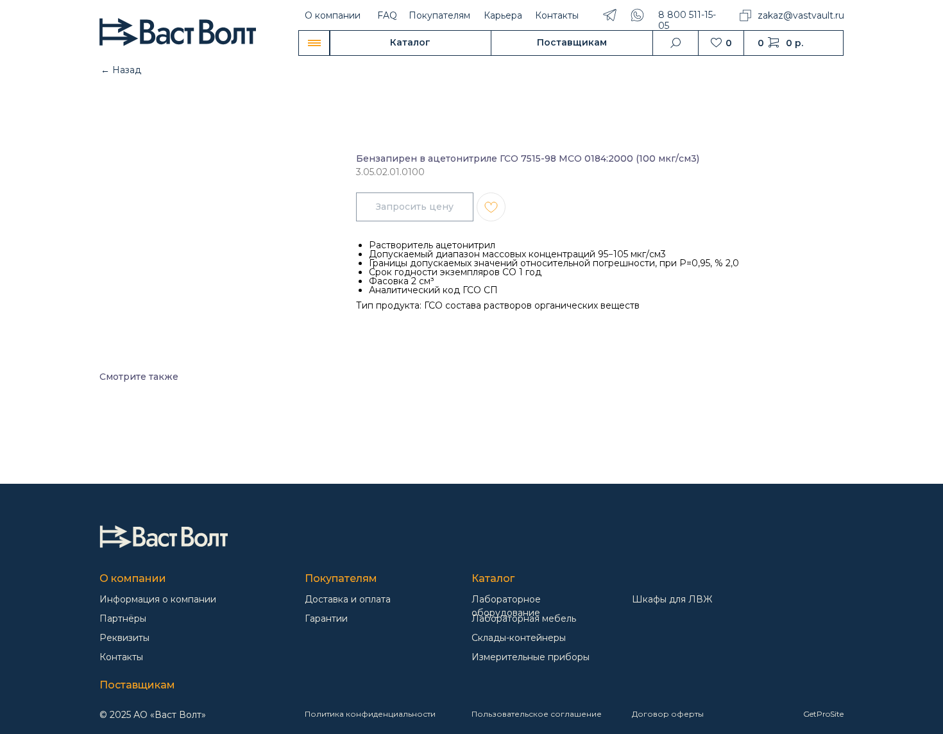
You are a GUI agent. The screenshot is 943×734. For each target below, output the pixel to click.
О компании (333, 15)
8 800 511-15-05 (687, 20)
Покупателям (439, 15)
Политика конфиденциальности (370, 714)
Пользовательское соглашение (536, 714)
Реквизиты (124, 638)
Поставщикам (137, 685)
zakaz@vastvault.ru (801, 15)
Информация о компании (157, 599)
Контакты (557, 15)
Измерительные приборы (530, 657)
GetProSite (823, 714)
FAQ (387, 15)
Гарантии (326, 618)
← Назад (121, 70)
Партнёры (122, 618)
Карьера (503, 15)
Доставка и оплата (348, 599)
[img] (163, 536)
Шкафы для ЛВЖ (672, 599)
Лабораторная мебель (523, 618)
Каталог (492, 578)
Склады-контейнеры (518, 638)
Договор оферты (668, 714)
